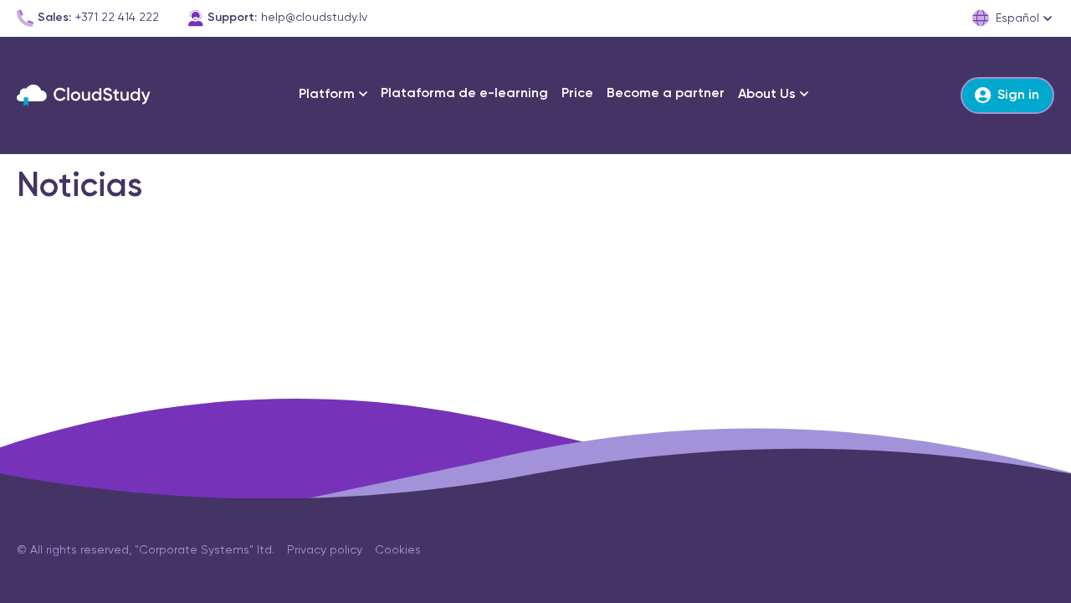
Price (577, 93)
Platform (327, 94)
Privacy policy (324, 550)
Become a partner (666, 93)
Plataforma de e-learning (464, 93)
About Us (767, 94)
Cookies (398, 550)
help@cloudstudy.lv (314, 17)
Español (1017, 18)
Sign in (1018, 95)
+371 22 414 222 (117, 17)
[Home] (84, 95)
